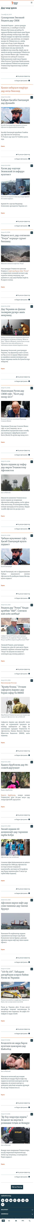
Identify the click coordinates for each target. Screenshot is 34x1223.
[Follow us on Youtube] (10, 1200)
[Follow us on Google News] (2, 1200)
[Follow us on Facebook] (6, 1200)
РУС (23, 1220)
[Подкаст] (2, 1204)
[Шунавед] (9, 1221)
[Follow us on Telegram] (22, 1200)
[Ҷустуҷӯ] (29, 1221)
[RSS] (27, 1200)
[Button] (23, 76)
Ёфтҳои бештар (17, 1187)
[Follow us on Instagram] (14, 1200)
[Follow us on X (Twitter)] (18, 1200)
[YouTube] (16, 1221)
